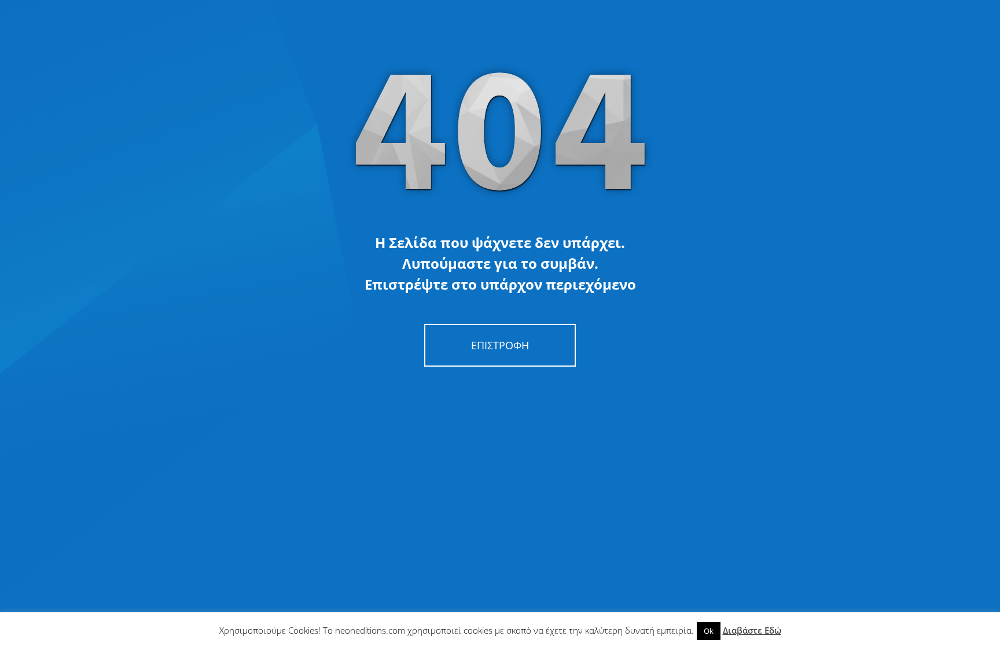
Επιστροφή (500, 345)
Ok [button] (709, 631)
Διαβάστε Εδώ (752, 630)
